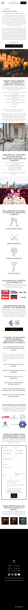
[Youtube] (18, 574)
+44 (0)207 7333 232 (16, 565)
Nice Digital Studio (19, 580)
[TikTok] (9, 574)
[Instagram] (12, 574)
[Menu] (2, 2)
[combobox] (14, 461)
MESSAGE (10, 568)
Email (16, 447)
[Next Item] (25, 63)
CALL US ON (10, 566)
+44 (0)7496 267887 (16, 568)
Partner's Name (19, 453)
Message (5, 464)
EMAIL (8, 570)
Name (5, 447)
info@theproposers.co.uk (15, 570)
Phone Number (7, 453)
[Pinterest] (15, 574)
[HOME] (2, 9)
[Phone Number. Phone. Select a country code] (5, 456)
